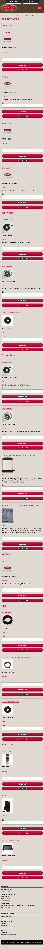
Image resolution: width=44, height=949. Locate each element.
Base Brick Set (6, 168)
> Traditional (5, 898)
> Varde (3, 923)
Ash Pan (5, 554)
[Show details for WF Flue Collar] (7, 624)
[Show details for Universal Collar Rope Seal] (7, 325)
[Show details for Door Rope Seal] (7, 232)
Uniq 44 (23, 16)
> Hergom (4, 925)
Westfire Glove (6, 796)
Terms (23, 942)
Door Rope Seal (7, 219)
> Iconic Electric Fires (8, 934)
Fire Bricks (7, 25)
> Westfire (4, 919)
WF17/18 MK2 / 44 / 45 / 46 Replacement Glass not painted (20, 505)
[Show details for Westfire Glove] (7, 812)
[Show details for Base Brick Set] (7, 181)
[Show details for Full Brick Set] (7, 45)
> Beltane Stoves (7, 928)
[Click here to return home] (9, 8)
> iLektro (4, 932)
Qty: (3, 56)
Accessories (7, 744)
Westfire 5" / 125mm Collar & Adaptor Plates (16, 657)
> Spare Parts (6, 892)
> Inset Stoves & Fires (8, 894)
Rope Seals (7, 212)
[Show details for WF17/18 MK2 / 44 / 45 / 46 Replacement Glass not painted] (7, 523)
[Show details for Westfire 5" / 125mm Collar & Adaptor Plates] (7, 668)
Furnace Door (8, 355)
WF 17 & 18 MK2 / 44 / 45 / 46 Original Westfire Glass (18, 455)
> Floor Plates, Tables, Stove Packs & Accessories (18, 905)
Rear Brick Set (6, 77)
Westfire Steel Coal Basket (10, 840)
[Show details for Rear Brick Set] (7, 90)
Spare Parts (7, 16)
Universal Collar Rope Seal (10, 312)
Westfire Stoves (16, 16)
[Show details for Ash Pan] (7, 574)
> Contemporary (6, 889)
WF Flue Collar (6, 612)
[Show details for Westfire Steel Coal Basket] (7, 853)
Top (2, 16)
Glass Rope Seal (7, 266)
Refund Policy (31, 942)
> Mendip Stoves (6, 916)
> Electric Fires (6, 907)
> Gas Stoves (5, 901)
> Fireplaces (5, 903)
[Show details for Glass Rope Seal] (7, 279)
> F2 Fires (4, 930)
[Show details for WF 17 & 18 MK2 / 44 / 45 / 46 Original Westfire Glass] (7, 472)
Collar (4, 606)
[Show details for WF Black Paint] (7, 764)
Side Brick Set (6, 123)
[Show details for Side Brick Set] (7, 136)
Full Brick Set (6, 32)
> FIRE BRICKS (5, 896)
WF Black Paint (6, 751)
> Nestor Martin (6, 921)
